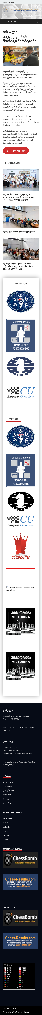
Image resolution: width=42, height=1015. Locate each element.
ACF (17, 1008)
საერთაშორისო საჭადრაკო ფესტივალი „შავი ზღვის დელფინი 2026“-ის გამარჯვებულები (19, 197)
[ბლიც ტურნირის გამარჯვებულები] (21, 229)
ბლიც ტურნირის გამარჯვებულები (19, 231)
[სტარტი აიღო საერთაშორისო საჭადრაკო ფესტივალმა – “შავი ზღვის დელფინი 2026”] (21, 261)
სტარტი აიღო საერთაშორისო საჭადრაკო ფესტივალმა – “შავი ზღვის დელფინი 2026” (18, 266)
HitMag (26, 1012)
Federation (7, 818)
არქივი (6, 799)
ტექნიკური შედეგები (16, 150)
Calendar (6, 827)
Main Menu (13, 22)
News (5, 822)
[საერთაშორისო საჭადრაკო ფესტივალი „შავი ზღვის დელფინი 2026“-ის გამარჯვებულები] (21, 192)
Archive (6, 835)
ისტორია (7, 794)
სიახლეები (7, 786)
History (6, 831)
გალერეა (7, 803)
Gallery (6, 839)
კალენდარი (8, 790)
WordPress (16, 1012)
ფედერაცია (8, 782)
